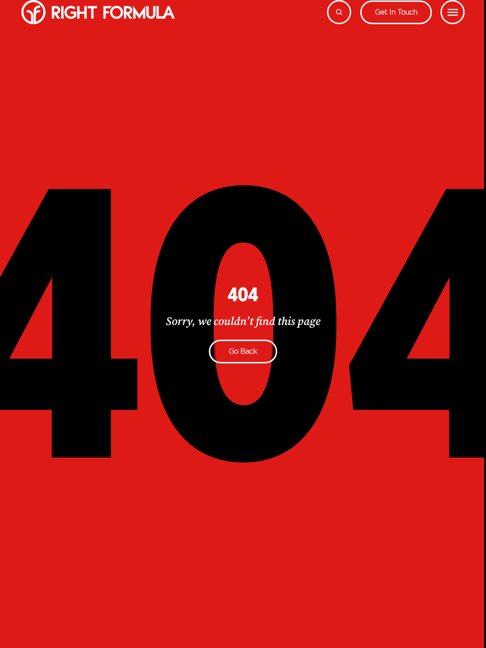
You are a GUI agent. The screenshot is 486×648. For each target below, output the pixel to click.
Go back (243, 351)
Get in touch (396, 12)
